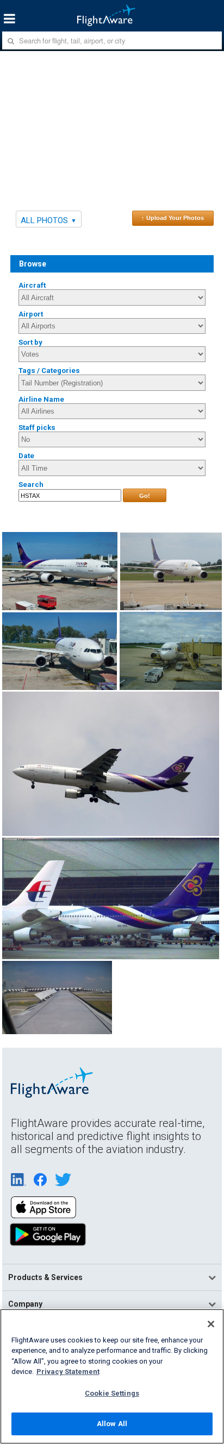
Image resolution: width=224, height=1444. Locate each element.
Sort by (30, 342)
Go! (144, 495)
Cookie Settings (112, 1393)
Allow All (112, 1424)
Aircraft (32, 285)
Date (26, 456)
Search (30, 484)
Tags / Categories (49, 370)
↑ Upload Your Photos (172, 217)
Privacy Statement (67, 1371)
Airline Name (41, 399)
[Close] (211, 1324)
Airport (30, 314)
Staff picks (36, 427)
